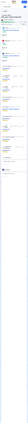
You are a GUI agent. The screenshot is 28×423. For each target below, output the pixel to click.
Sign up (24, 2)
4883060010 (6, 68)
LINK (3, 43)
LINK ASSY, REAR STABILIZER (10, 56)
